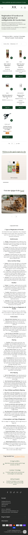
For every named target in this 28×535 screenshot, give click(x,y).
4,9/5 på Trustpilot (15, 479)
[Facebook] (7, 492)
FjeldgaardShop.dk (15, 530)
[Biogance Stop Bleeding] (21, 85)
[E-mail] (17, 492)
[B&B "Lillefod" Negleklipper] (7, 54)
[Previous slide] (12, 216)
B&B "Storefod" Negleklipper (20, 64)
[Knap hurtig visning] (11, 58)
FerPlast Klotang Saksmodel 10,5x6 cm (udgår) (7, 128)
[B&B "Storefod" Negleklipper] (21, 54)
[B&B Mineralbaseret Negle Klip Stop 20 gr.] (7, 85)
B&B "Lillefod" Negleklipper (7, 64)
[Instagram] (10, 492)
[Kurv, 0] (25, 7)
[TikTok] (14, 492)
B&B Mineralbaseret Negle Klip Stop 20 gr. (7, 97)
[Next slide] (16, 216)
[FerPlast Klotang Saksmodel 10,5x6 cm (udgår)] (7, 116)
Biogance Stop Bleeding (20, 96)
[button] (2, 7)
